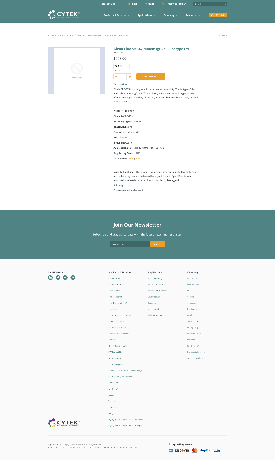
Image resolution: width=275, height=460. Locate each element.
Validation (112, 407)
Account (149, 3)
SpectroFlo (113, 389)
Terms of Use (192, 321)
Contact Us (191, 303)
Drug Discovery (154, 297)
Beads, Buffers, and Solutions (120, 376)
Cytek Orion (113, 309)
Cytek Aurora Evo (115, 284)
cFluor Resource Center (118, 346)
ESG (188, 290)
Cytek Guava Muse (117, 327)
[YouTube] (72, 277)
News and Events (194, 333)
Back (224, 35)
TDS (131, 158)
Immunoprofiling (155, 309)
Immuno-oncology (155, 278)
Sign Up (158, 244)
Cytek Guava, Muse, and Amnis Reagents (126, 370)
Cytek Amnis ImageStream (120, 315)
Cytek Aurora (114, 290)
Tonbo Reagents (115, 364)
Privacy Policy (192, 327)
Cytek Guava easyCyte (118, 333)
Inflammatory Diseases (157, 290)
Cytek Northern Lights (117, 303)
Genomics (152, 303)
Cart (134, 3)
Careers (190, 297)
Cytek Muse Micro (116, 321)
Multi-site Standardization (158, 315)
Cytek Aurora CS (115, 297)
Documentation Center (196, 352)
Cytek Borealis (114, 278)
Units (116, 70)
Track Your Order (175, 3)
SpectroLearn (193, 346)
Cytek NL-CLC (114, 340)
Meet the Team (193, 284)
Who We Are (192, 278)
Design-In (112, 413)
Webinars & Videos (195, 358)
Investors (191, 340)
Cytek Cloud (218, 15)
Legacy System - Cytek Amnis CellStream (125, 419)
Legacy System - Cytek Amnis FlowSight (125, 426)
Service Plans (113, 395)
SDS (138, 158)
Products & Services (59, 35)
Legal (189, 315)
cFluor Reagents (115, 358)
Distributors (192, 309)
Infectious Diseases (156, 284)
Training (111, 401)
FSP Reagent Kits (115, 352)
